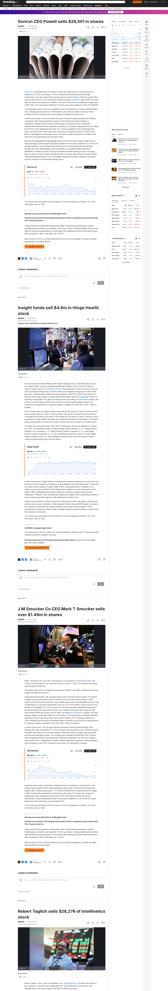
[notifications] (160, 2)
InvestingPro (75, 100)
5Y (45, 177)
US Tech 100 (115, 55)
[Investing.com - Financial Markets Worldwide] (10, 2)
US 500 (114, 52)
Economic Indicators (57, 8)
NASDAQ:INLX (70, 983)
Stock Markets (46, 8)
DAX (113, 58)
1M (35, 177)
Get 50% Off (137, 2)
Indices (114, 21)
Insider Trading (98, 8)
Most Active (115, 200)
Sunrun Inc (28, 92)
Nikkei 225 (115, 46)
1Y (41, 177)
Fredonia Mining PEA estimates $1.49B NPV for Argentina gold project (129, 169)
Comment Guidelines (24, 288)
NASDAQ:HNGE (53, 389)
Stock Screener (88, 5)
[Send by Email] (54, 258)
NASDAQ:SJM (84, 681)
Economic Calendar (75, 5)
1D (28, 177)
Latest (6, 8)
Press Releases (117, 8)
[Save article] (93, 27)
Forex (31, 8)
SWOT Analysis (108, 8)
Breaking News (24, 8)
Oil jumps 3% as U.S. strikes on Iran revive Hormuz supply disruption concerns (128, 140)
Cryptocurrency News (76, 8)
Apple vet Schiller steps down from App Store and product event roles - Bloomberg (128, 179)
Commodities (37, 8)
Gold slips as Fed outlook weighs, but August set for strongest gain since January (129, 150)
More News (125, 187)
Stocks (137, 21)
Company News (88, 8)
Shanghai (114, 49)
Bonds (130, 21)
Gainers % (124, 200)
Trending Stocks (118, 238)
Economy (66, 8)
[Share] (88, 27)
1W (31, 177)
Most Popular (14, 8)
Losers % (132, 200)
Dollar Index (115, 61)
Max (49, 177)
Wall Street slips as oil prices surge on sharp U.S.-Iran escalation (129, 160)
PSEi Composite (116, 43)
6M (38, 177)
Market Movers (117, 196)
